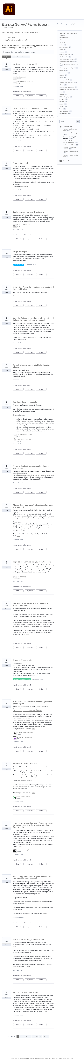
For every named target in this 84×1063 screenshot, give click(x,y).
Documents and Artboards (67, 61)
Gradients (62, 70)
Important (31, 96)
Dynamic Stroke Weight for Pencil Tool (28, 939)
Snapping (62, 101)
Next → (46, 1036)
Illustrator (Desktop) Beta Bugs (70, 129)
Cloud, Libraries (64, 57)
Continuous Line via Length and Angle (28, 212)
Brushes (62, 52)
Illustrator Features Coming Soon (70, 155)
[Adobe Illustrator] (9, 10)
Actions (61, 45)
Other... (61, 85)
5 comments (16, 229)
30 (40, 1036)
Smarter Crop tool (20, 163)
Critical (42, 96)
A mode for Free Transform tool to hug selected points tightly (32, 702)
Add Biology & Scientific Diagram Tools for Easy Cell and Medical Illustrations (32, 877)
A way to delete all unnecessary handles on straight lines (31, 467)
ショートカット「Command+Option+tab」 (31, 108)
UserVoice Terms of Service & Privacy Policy (40, 1058)
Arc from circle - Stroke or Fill (25, 64)
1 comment (16, 86)
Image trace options (21, 251)
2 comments (16, 483)
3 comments (29, 264)
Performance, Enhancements (67, 89)
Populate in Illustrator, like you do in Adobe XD (32, 562)
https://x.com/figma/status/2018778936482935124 (27, 711)
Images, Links (63, 73)
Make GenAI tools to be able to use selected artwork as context (31, 604)
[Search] (78, 121)
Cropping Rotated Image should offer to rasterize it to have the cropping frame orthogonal (33, 319)
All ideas (62, 40)
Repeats (62, 94)
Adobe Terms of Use (57, 1058)
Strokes (62, 104)
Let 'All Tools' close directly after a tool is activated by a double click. (33, 288)
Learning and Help (64, 80)
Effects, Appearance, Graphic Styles (69, 64)
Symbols (62, 106)
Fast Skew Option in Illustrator (25, 402)
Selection (62, 99)
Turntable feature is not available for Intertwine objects (32, 366)
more (26, 186)
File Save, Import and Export (67, 68)
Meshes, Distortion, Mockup (67, 82)
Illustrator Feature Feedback (70, 151)
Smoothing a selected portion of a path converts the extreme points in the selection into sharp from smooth (32, 825)
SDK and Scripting (64, 97)
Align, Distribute (64, 47)
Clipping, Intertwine (65, 54)
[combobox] (68, 121)
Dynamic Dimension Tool (23, 660)
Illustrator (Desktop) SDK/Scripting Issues (69, 141)
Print (61, 92)
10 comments (16, 917)
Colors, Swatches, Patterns (67, 59)
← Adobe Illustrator (7, 27)
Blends (61, 49)
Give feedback (67, 126)
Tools (21, 86)
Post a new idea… (65, 37)
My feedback (25, 57)
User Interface (63, 113)
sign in (73, 24)
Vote (6, 69)
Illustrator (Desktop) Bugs (70, 133)
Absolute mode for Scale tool (25, 763)
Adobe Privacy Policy (68, 1058)
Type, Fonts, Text (64, 111)
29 (37, 1036)
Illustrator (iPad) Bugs (69, 145)
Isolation (62, 75)
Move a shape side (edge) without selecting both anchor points (33, 506)
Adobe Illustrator (68, 161)
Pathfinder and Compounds (67, 87)
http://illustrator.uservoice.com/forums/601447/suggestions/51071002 (33, 475)
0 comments (16, 296)
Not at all (20, 96)
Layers (61, 77)
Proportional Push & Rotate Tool (26, 992)
